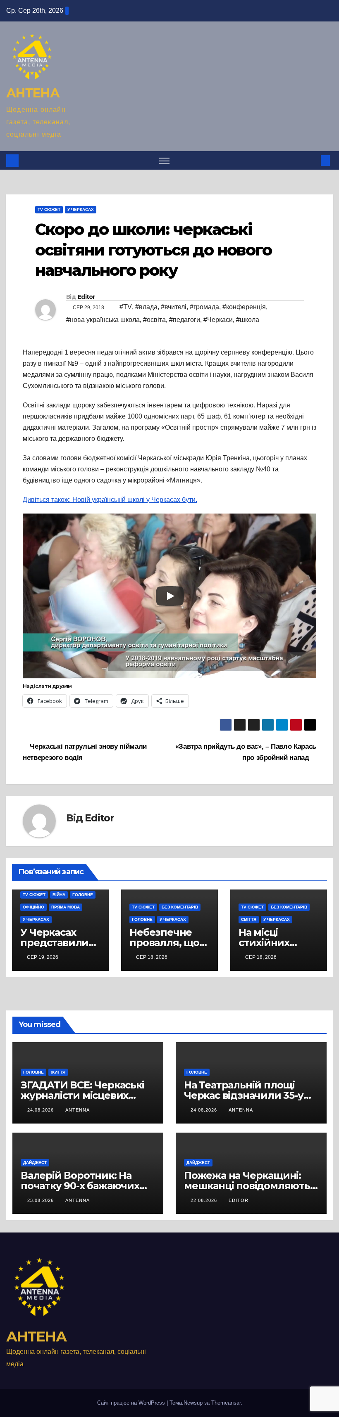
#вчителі (173, 306)
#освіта (154, 319)
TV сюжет (49, 209)
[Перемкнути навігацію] (164, 160)
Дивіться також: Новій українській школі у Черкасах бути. (110, 499)
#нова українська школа (103, 319)
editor (238, 1200)
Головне (82, 894)
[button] (312, 160)
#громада (204, 306)
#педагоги (184, 319)
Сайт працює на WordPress (132, 1403)
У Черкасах (80, 209)
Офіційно (33, 907)
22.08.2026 (205, 1200)
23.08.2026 (41, 1200)
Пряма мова (65, 907)
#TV (125, 306)
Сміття (248, 919)
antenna (77, 1109)
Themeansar (226, 1403)
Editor (86, 296)
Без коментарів (180, 907)
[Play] (169, 596)
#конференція (244, 306)
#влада (146, 306)
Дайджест (35, 1162)
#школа (247, 319)
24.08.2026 (41, 1109)
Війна (59, 894)
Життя (58, 1072)
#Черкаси (218, 319)
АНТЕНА (32, 93)
